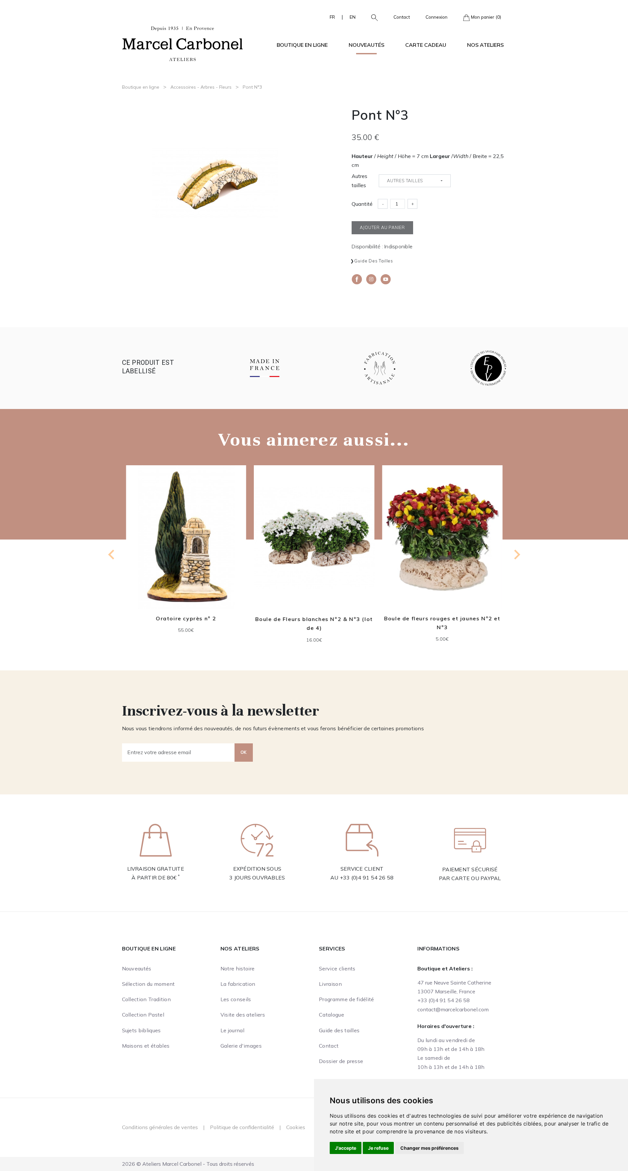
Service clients (337, 968)
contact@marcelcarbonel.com (453, 1009)
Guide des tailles (373, 260)
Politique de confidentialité (242, 1127)
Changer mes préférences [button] (429, 1148)
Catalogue (331, 1014)
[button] (372, 17)
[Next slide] (516, 554)
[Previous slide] (112, 554)
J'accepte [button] (345, 1148)
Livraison (330, 984)
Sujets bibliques (141, 1030)
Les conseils (235, 999)
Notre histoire (237, 968)
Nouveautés (366, 45)
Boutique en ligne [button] (302, 45)
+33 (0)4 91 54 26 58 (367, 877)
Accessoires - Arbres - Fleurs (201, 87)
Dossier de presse (341, 1061)
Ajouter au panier (186, 562)
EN (353, 17)
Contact (401, 17)
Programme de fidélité (346, 999)
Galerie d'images (241, 1045)
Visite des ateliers (242, 1014)
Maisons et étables (146, 1045)
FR (332, 17)
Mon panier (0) (485, 17)
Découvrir (185, 546)
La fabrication (237, 984)
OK (243, 752)
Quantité (362, 204)
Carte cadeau (425, 45)
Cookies (295, 1127)
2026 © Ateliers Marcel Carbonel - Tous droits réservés (188, 1164)
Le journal (232, 1030)
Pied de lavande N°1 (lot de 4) (442, 618)
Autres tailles (359, 180)
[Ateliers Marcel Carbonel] (182, 43)
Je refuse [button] (378, 1148)
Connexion (436, 17)
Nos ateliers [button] (485, 45)
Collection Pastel (143, 1014)
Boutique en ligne (140, 87)
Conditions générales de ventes (160, 1127)
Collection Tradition (146, 999)
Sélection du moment (148, 984)
